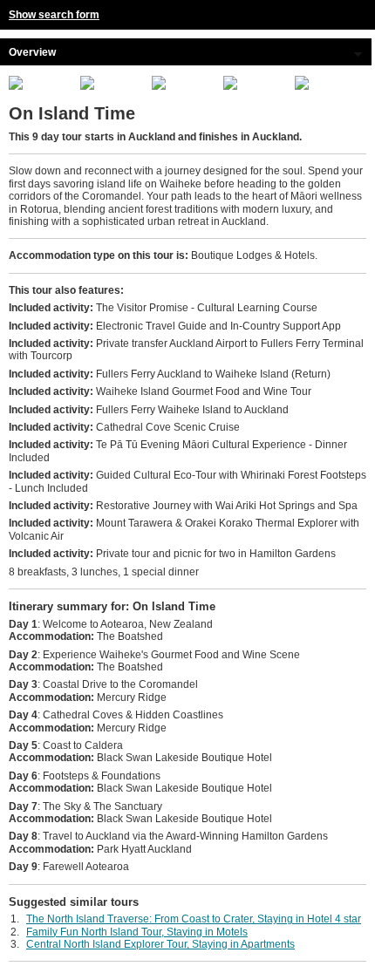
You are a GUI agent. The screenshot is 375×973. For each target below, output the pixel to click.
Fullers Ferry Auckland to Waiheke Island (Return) (170, 374)
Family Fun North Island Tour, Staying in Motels (137, 932)
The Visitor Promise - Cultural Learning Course (163, 308)
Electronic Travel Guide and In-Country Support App (175, 326)
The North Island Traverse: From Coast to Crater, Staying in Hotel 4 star (193, 919)
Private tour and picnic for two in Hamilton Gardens (172, 554)
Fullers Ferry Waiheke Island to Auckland (149, 410)
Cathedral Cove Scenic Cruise (124, 427)
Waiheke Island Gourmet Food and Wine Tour (160, 391)
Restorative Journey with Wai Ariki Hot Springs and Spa (183, 506)
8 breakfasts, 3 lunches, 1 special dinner (104, 572)
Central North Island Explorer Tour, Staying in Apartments (160, 944)
